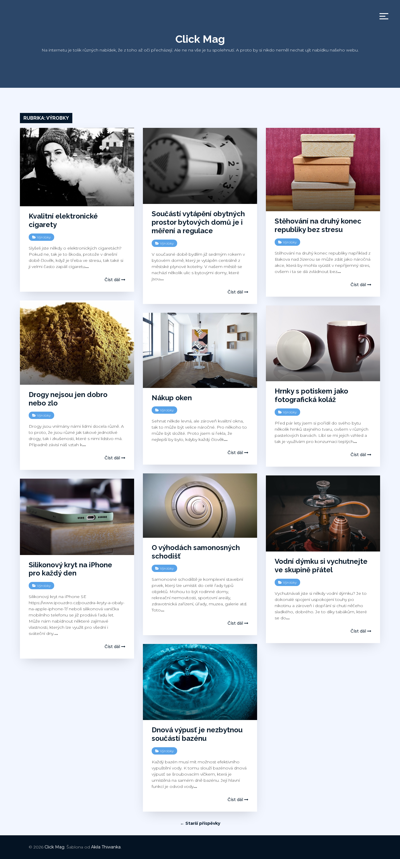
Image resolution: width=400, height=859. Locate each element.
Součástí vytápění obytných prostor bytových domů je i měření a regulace (198, 222)
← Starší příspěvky (200, 823)
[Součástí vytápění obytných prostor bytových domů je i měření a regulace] (200, 166)
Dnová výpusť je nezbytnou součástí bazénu (197, 734)
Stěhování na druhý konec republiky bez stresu (318, 225)
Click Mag (200, 39)
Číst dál (113, 279)
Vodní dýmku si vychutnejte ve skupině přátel (321, 565)
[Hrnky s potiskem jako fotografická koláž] (323, 343)
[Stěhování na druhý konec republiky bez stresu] (323, 169)
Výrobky (44, 237)
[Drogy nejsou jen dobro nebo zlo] (77, 342)
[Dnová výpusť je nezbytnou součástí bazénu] (200, 682)
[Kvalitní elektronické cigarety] (77, 167)
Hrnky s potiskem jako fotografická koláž (311, 395)
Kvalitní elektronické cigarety (63, 220)
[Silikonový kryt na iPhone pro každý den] (77, 517)
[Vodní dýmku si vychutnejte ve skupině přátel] (323, 513)
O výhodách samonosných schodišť (196, 551)
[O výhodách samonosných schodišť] (200, 505)
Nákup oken (172, 398)
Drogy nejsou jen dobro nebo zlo (68, 398)
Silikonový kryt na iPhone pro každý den (70, 569)
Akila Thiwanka (106, 847)
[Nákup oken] (200, 350)
